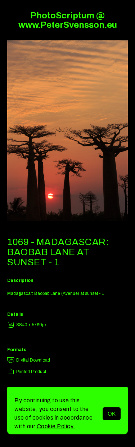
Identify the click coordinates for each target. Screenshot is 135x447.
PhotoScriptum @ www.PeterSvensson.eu (67, 20)
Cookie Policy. (56, 426)
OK (112, 414)
